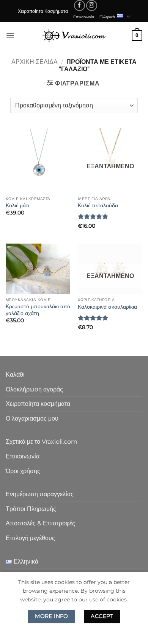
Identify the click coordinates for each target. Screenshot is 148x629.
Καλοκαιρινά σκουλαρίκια (107, 307)
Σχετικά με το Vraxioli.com (41, 441)
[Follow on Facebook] (79, 5)
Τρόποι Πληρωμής (31, 509)
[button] (10, 35)
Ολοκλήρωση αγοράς (34, 389)
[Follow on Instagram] (91, 5)
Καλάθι (15, 374)
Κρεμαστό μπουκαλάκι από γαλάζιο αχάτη (38, 309)
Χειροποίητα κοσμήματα (38, 403)
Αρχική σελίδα (34, 61)
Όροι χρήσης (23, 471)
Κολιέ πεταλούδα (98, 205)
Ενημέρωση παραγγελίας (40, 494)
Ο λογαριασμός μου (32, 418)
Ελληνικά (107, 16)
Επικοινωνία (83, 16)
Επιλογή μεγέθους (30, 538)
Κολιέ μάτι (17, 205)
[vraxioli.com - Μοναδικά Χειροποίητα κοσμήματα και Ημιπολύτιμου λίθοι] (74, 35)
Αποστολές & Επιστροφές (40, 523)
